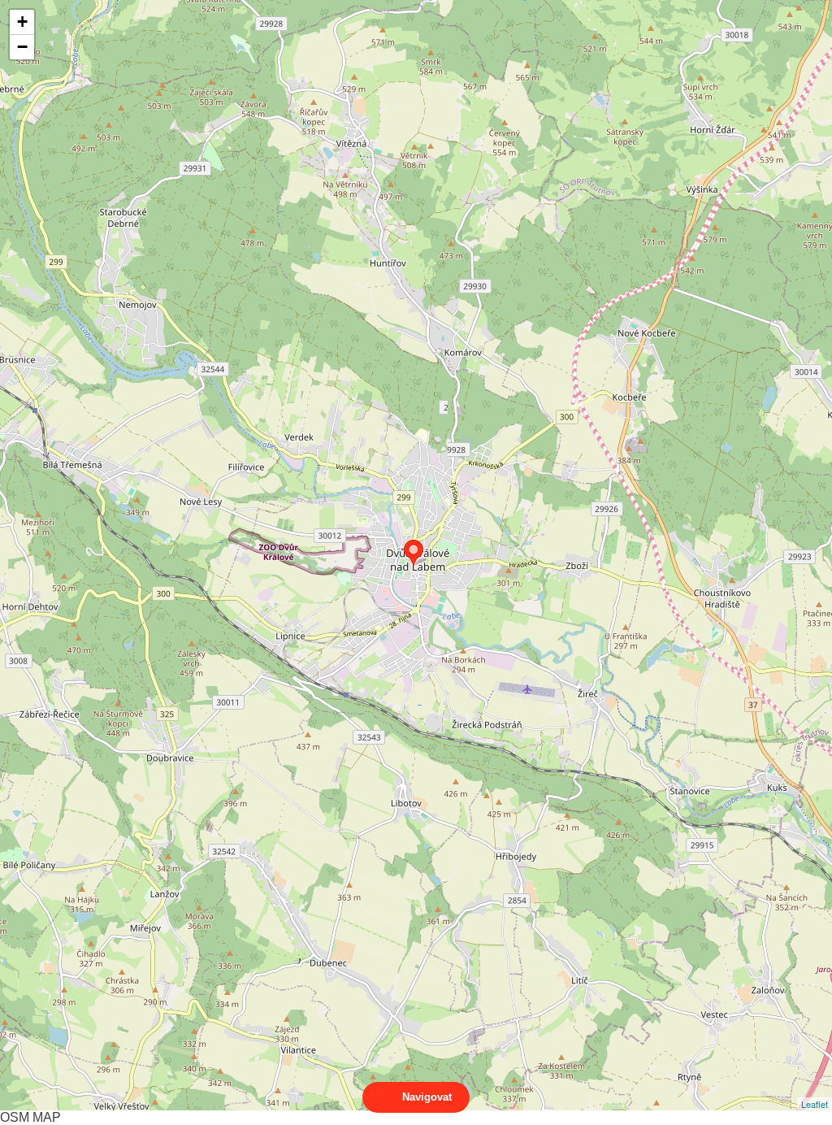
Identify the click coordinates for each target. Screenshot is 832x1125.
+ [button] (22, 21)
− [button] (22, 47)
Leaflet (814, 1103)
